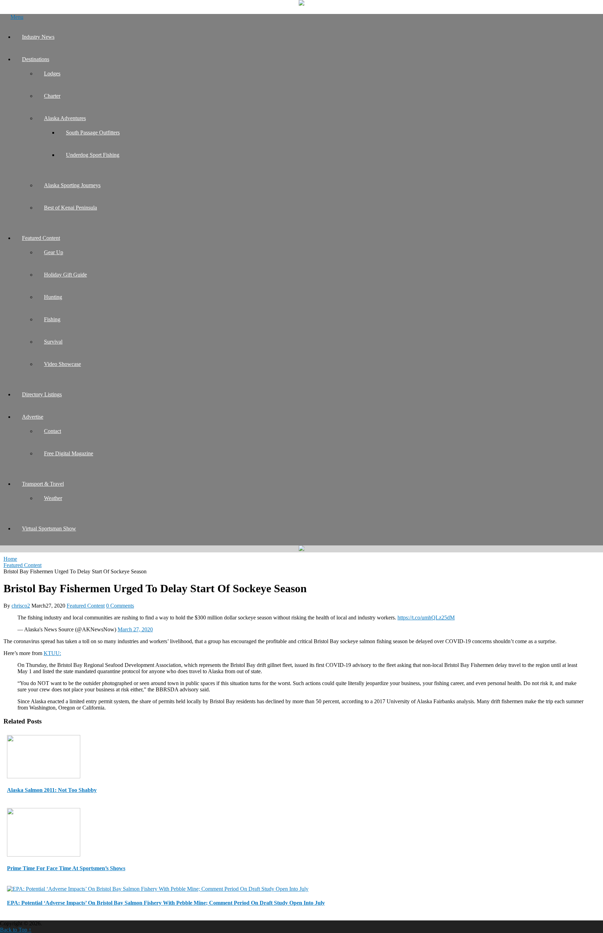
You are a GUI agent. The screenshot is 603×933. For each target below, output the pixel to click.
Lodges (52, 73)
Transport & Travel (43, 484)
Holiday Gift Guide (65, 275)
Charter (52, 96)
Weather (53, 498)
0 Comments (120, 606)
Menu (16, 17)
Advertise (32, 417)
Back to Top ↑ (15, 930)
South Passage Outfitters (93, 132)
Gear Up (53, 252)
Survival (53, 342)
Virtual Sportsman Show (49, 528)
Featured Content (41, 238)
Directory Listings (42, 394)
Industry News (38, 37)
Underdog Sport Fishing (92, 155)
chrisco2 (21, 606)
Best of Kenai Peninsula (70, 208)
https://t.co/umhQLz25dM (426, 617)
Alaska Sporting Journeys (72, 185)
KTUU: (52, 653)
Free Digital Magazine (68, 453)
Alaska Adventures (65, 118)
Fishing (52, 319)
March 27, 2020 (135, 629)
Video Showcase (62, 364)
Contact (52, 431)
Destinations (35, 59)
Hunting (53, 297)
